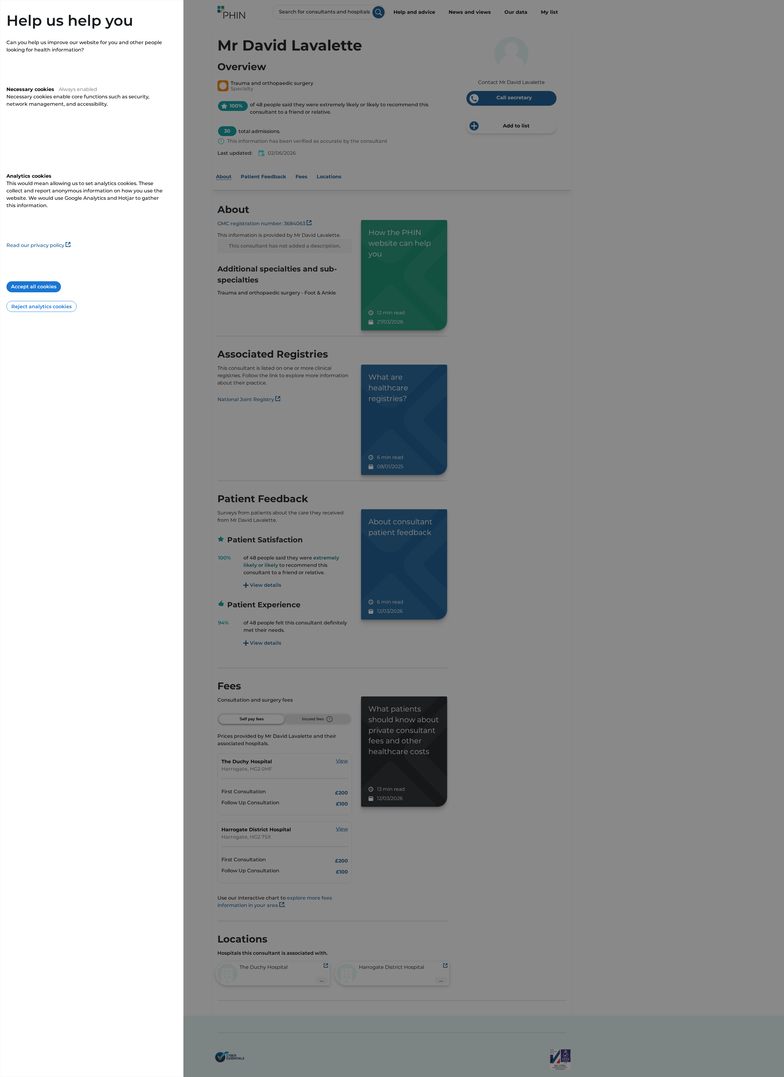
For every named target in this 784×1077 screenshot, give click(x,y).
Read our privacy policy (35, 245)
